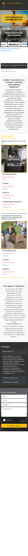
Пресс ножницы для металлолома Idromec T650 (12, 216)
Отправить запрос (14, 433)
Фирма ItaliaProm (8, 359)
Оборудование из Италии (11, 389)
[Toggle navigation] (3, 6)
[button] (1, 176)
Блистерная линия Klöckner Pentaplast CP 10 (14, 65)
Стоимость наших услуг (10, 385)
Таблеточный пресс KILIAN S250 (12, 142)
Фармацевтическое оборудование (14, 34)
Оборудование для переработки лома (14, 18)
